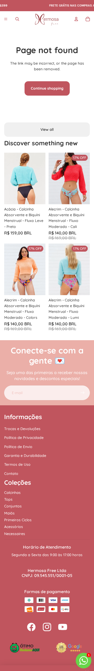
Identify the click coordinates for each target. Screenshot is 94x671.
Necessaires (14, 533)
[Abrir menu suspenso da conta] (76, 19)
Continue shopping (47, 88)
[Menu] (5, 19)
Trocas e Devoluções (22, 428)
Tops (8, 499)
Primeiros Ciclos (18, 520)
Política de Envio (18, 446)
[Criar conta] (82, 393)
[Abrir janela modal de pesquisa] (17, 19)
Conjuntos (13, 506)
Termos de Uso (17, 464)
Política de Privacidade (24, 437)
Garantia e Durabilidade (25, 455)
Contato (11, 473)
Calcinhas (12, 492)
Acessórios (13, 526)
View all (47, 129)
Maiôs (9, 513)
